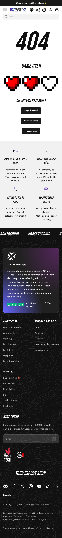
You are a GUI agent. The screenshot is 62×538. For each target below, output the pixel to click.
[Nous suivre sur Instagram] (31, 486)
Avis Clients (9, 333)
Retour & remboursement (46, 344)
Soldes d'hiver (10, 400)
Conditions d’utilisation (12, 516)
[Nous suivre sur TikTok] (47, 486)
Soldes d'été (9, 406)
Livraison (38, 338)
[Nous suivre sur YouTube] (39, 486)
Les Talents (8, 350)
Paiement (38, 333)
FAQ (36, 327)
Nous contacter (41, 350)
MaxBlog (7, 338)
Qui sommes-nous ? (13, 327)
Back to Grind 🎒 (11, 377)
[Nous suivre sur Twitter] (22, 486)
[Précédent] (3, 3)
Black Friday (9, 389)
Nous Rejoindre (11, 361)
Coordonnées (31, 516)
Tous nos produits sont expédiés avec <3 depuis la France (28, 528)
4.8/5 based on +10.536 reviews (38, 304)
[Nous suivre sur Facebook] (14, 486)
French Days (9, 383)
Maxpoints (8, 355)
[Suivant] (58, 3)
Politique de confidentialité (41, 513)
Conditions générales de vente (16, 519)
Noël (5, 394)
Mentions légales (39, 519)
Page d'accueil (31, 110)
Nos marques (31, 131)
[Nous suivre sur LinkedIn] (56, 486)
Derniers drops (31, 120)
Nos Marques (10, 344)
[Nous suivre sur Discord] (5, 486)
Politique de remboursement (15, 513)
